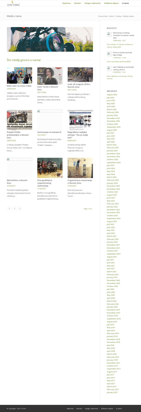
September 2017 (113, 368)
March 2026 (111, 109)
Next (87, 39)
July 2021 (110, 259)
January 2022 (112, 242)
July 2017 (110, 374)
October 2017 (112, 366)
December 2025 (113, 118)
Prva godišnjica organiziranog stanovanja (44, 183)
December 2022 (113, 209)
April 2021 (111, 268)
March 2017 (111, 386)
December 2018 (113, 339)
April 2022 (111, 233)
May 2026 (111, 103)
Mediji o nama (14, 16)
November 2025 (113, 121)
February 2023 (113, 203)
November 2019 (113, 313)
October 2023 (112, 192)
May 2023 (111, 201)
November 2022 (113, 212)
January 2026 (112, 115)
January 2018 (112, 360)
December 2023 (113, 186)
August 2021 (112, 256)
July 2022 (110, 224)
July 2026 (110, 97)
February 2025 (113, 147)
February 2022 (113, 239)
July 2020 (110, 289)
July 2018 (110, 345)
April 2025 (111, 142)
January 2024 (112, 183)
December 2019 (113, 310)
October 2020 (112, 286)
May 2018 (111, 348)
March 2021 (111, 271)
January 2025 (112, 150)
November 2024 (113, 156)
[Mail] (132, 408)
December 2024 (113, 153)
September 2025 (113, 127)
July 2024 (110, 165)
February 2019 (113, 333)
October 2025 (112, 124)
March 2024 (111, 177)
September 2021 (113, 254)
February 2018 (113, 357)
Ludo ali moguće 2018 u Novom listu (79, 85)
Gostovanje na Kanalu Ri (49, 132)
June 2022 (111, 227)
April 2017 (111, 383)
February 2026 (113, 112)
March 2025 (111, 144)
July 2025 (110, 133)
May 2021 (111, 265)
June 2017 (111, 377)
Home (111, 16)
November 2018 (113, 342)
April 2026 (111, 106)
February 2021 (113, 274)
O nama (118, 16)
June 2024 (111, 168)
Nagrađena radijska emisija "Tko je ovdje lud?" (78, 135)
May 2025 (111, 139)
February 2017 (113, 389)
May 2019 (111, 327)
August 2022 (112, 221)
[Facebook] (128, 408)
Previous (13, 39)
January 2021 (112, 277)
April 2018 (111, 351)
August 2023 (112, 195)
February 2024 (113, 180)
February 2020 (113, 304)
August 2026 (112, 94)
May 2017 (111, 380)
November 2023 (113, 189)
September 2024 (113, 162)
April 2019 (111, 330)
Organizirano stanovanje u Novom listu (80, 181)
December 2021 (113, 245)
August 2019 (112, 321)
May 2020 (111, 295)
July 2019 (110, 324)
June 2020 (111, 292)
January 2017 (112, 392)
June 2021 (111, 262)
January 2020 (112, 307)
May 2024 (111, 171)
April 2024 (111, 174)
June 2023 (111, 198)
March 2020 (111, 301)
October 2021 (112, 251)
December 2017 (113, 363)
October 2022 (112, 215)
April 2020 (111, 298)
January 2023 (112, 206)
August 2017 (112, 371)
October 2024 (112, 159)
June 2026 (111, 100)
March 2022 (111, 236)
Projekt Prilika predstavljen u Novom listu (18, 135)
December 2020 (113, 280)
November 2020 (113, 283)
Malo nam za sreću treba (19, 86)
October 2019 (112, 315)
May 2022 (111, 230)
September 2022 (113, 218)
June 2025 (111, 136)
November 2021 (113, 248)
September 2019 (113, 318)
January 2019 (112, 336)
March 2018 (111, 354)
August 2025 (112, 130)
